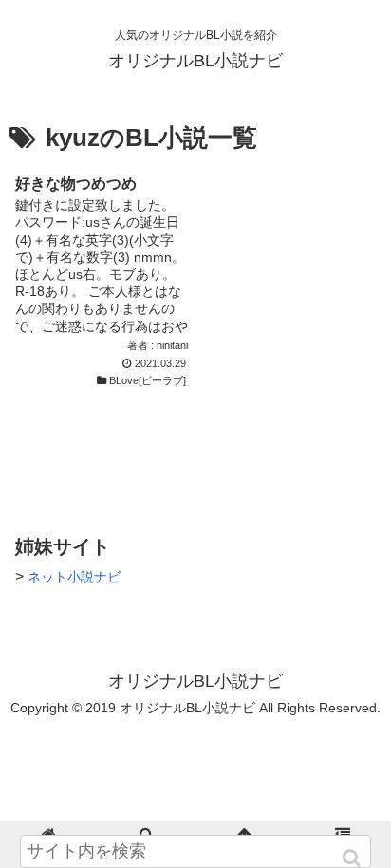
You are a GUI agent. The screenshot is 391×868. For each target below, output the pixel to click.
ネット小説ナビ (74, 576)
